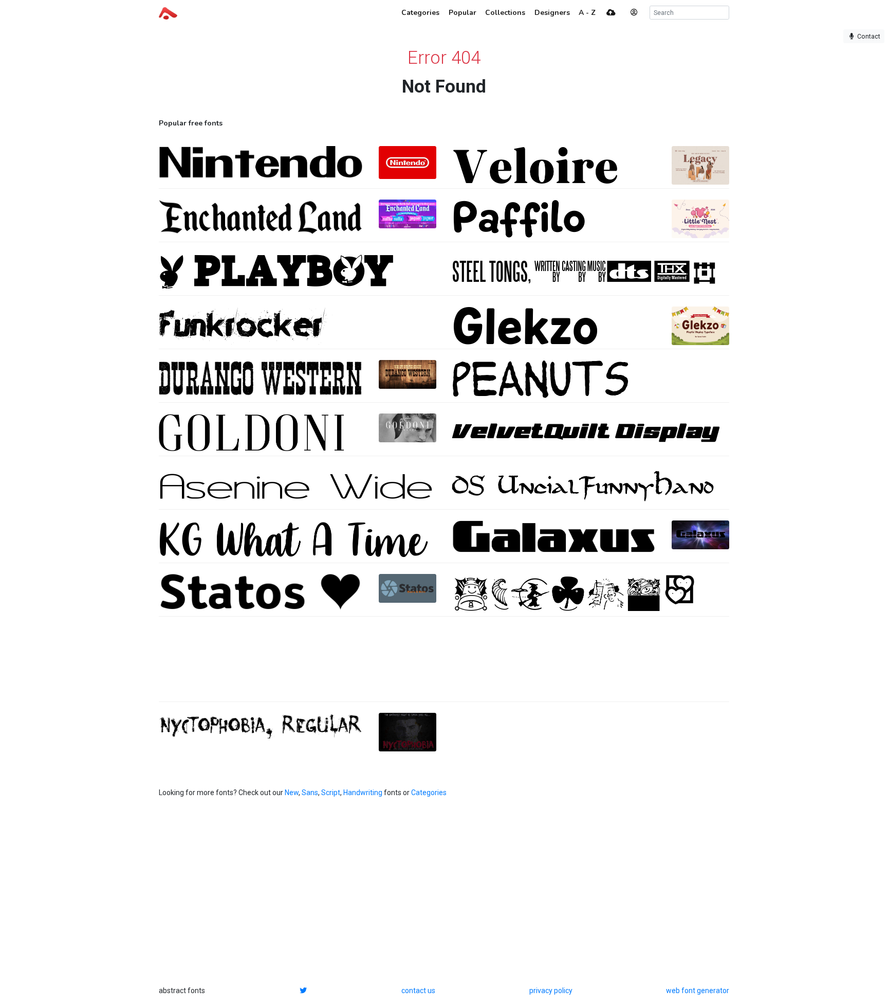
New (292, 792)
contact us (418, 990)
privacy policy (550, 990)
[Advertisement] (444, 664)
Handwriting (362, 792)
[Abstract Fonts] (168, 12)
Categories (429, 792)
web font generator (697, 990)
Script (330, 792)
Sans (310, 792)
